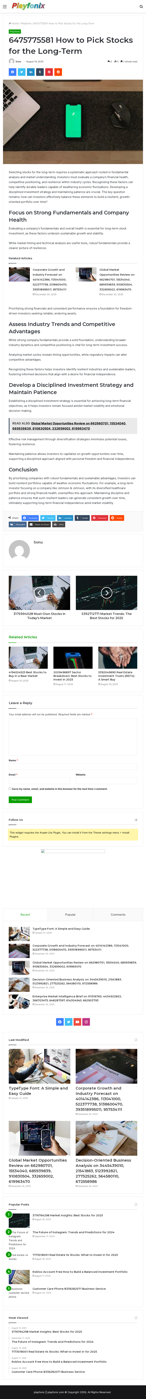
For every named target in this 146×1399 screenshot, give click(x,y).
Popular (70, 914)
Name (13, 760)
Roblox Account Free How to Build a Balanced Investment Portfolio (80, 1272)
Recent (25, 914)
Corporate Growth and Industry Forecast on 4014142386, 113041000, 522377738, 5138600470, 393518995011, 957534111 (50, 279)
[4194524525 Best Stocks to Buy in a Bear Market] (28, 658)
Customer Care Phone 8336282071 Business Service (69, 1288)
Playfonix (26, 23)
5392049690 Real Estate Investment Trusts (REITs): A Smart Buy (116, 676)
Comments (118, 914)
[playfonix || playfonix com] (28, 6)
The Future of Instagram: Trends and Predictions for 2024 (73, 1232)
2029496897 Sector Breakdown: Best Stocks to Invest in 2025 (72, 676)
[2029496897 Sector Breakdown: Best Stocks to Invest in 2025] (72, 658)
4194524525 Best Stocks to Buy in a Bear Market (28, 674)
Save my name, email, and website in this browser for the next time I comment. (60, 788)
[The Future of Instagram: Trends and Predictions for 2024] (19, 1240)
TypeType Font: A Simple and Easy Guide (61, 928)
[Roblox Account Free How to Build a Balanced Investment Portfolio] (19, 1277)
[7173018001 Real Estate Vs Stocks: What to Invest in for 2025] (19, 1260)
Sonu (18, 61)
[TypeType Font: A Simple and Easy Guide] (19, 934)
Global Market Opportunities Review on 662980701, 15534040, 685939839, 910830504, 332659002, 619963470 (117, 279)
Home (15, 23)
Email (13, 774)
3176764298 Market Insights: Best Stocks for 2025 (68, 1215)
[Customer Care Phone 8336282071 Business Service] (19, 1294)
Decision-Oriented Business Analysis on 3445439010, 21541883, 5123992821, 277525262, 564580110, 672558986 (103, 1171)
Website (81, 774)
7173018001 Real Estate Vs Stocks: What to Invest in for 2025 (75, 1255)
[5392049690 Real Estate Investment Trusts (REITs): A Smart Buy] (117, 658)
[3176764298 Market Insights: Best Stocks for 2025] (19, 1220)
